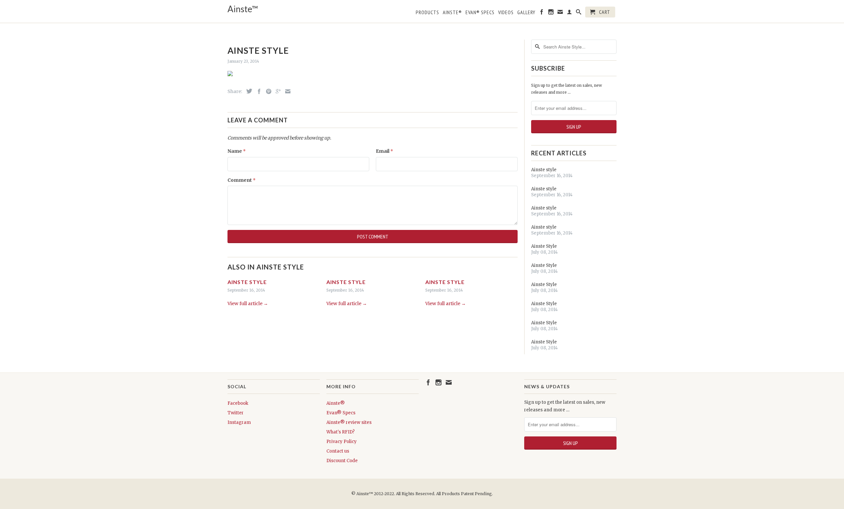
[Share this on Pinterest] (267, 91)
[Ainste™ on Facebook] (542, 13)
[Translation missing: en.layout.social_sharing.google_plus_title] (276, 91)
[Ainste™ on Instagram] (551, 13)
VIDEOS (506, 12)
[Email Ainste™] (560, 13)
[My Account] (569, 13)
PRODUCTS (427, 12)
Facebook (237, 403)
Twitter (235, 413)
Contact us (337, 451)
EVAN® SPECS (480, 12)
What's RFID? (340, 432)
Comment (241, 180)
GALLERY (526, 12)
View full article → (247, 303)
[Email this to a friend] (286, 91)
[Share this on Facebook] (257, 91)
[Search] (579, 13)
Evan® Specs (340, 413)
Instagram (239, 422)
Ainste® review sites (349, 422)
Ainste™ (242, 9)
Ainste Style (544, 246)
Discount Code (342, 460)
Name (236, 151)
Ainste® (452, 12)
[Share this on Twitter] (247, 91)
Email (384, 151)
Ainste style (247, 282)
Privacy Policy (341, 441)
